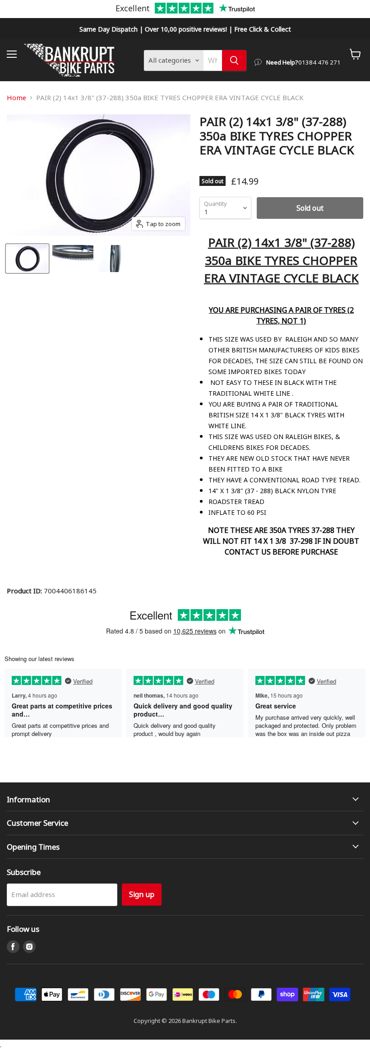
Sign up (141, 894)
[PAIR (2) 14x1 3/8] (27, 258)
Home (16, 98)
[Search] (234, 60)
